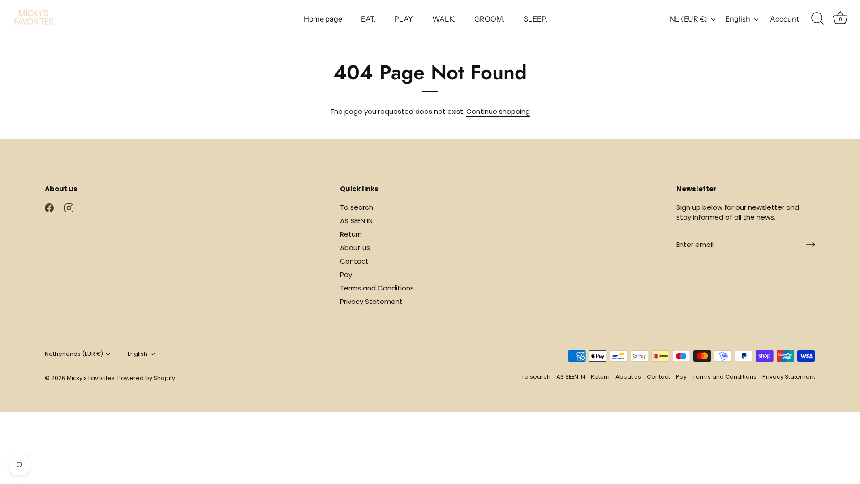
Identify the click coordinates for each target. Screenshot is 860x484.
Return (351, 234)
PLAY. (404, 18)
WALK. (444, 18)
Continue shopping (498, 111)
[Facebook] (49, 207)
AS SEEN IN (356, 220)
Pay (346, 274)
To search (356, 207)
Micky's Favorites (91, 378)
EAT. (368, 18)
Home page (323, 18)
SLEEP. (535, 18)
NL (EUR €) (688, 18)
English (737, 18)
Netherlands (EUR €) (74, 354)
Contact (354, 261)
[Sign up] (810, 244)
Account (784, 18)
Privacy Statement (371, 301)
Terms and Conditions (377, 288)
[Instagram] (68, 207)
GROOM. (489, 18)
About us (355, 247)
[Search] (817, 19)
